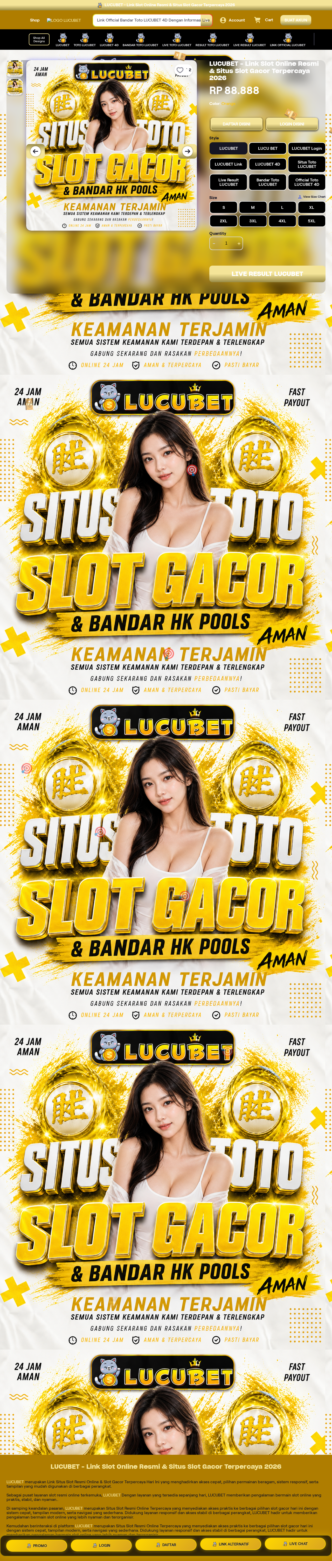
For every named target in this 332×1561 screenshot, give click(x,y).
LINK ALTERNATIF (234, 1545)
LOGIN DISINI (292, 124)
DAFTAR (169, 1544)
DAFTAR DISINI (236, 124)
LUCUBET (15, 1482)
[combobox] (147, 20)
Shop (35, 20)
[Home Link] (64, 20)
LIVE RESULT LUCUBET (267, 274)
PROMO (40, 1544)
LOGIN (104, 1544)
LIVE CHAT (298, 1545)
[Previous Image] (35, 151)
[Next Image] (187, 151)
